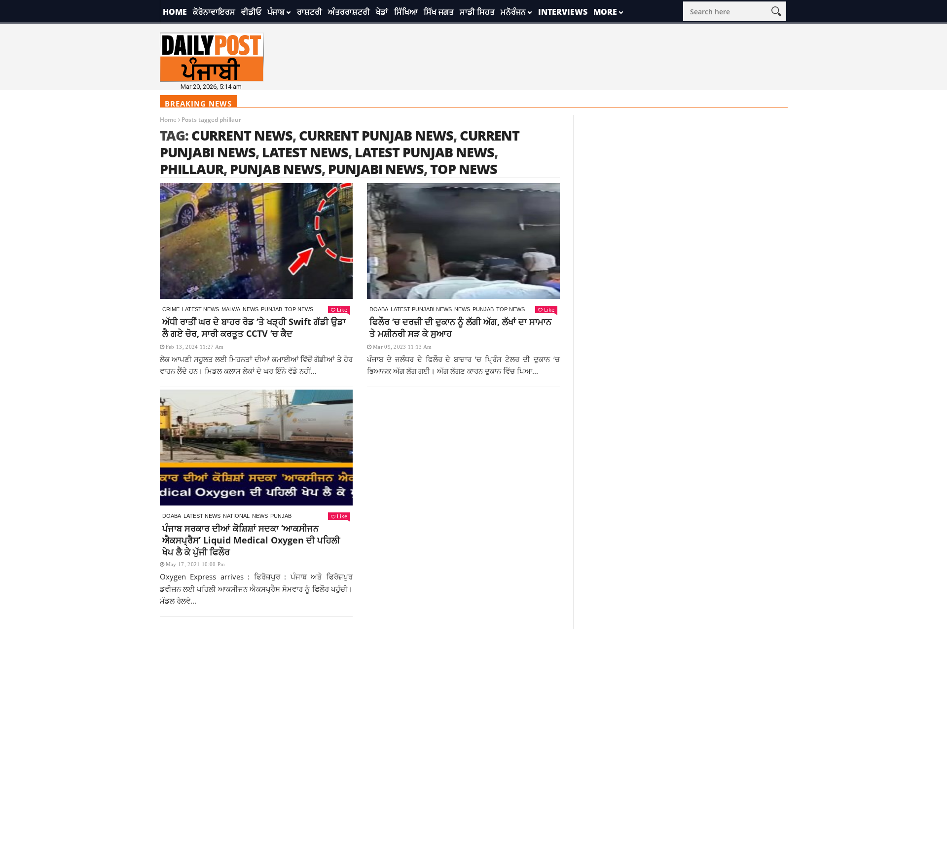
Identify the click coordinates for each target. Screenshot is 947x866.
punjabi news (376, 169)
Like (342, 309)
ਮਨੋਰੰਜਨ (513, 11)
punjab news (276, 169)
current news (241, 135)
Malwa (230, 309)
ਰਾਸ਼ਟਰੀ (309, 11)
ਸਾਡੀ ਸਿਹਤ (477, 11)
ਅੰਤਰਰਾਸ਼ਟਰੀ (349, 11)
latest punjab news (424, 152)
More (605, 11)
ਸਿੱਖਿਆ (406, 11)
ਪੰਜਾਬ (276, 11)
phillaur (191, 169)
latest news (305, 152)
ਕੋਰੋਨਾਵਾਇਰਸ (214, 11)
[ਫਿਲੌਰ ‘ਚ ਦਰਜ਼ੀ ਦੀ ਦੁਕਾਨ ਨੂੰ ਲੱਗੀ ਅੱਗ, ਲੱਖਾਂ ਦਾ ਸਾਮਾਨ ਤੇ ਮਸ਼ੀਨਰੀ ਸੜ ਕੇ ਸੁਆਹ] (463, 241)
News (250, 309)
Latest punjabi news (421, 309)
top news (463, 169)
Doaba (378, 309)
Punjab (271, 309)
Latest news (200, 309)
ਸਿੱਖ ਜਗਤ (439, 11)
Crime (171, 309)
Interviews (562, 11)
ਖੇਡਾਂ (382, 11)
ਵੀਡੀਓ (251, 11)
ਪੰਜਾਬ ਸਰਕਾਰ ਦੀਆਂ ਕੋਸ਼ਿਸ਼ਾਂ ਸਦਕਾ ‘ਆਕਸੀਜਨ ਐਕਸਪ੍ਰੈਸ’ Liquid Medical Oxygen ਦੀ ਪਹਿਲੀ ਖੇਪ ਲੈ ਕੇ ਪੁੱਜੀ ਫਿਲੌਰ (251, 540)
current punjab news (376, 135)
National (236, 516)
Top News (299, 309)
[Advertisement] (473, 698)
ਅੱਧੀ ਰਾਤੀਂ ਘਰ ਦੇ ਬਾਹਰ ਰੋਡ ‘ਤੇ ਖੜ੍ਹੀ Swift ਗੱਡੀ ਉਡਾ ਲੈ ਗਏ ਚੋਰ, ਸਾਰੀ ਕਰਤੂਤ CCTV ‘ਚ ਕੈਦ (254, 327)
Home (175, 11)
